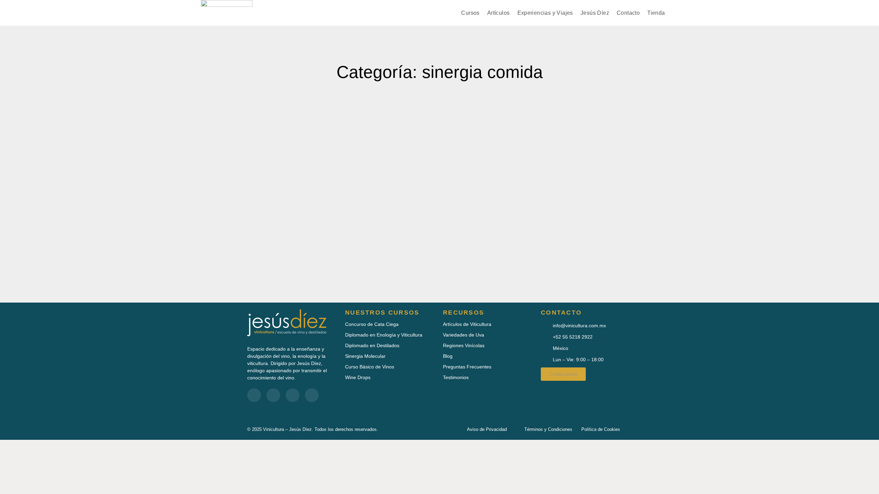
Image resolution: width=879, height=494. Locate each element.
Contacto (628, 13)
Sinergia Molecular (365, 356)
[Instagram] (312, 395)
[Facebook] (254, 395)
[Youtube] (273, 395)
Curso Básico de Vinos (369, 366)
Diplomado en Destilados (372, 345)
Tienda (656, 13)
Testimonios (456, 377)
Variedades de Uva (463, 335)
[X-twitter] (292, 395)
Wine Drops (357, 377)
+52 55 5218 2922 (573, 337)
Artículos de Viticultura (467, 324)
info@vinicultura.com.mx (579, 325)
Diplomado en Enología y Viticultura (383, 335)
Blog (448, 356)
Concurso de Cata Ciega (372, 324)
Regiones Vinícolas (463, 345)
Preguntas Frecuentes (467, 366)
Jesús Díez (595, 13)
